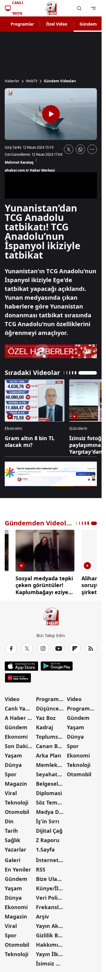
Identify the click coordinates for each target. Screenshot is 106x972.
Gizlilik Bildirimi (51, 935)
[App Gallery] (18, 678)
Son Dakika (19, 746)
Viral (11, 793)
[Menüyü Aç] (93, 8)
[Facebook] (11, 648)
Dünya (13, 764)
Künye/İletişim (51, 888)
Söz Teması (50, 802)
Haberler (12, 81)
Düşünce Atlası (51, 708)
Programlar (22, 24)
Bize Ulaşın (50, 878)
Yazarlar (15, 849)
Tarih (11, 830)
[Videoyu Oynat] (51, 114)
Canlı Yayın (19, 708)
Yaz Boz (46, 717)
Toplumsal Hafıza (51, 736)
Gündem (88, 24)
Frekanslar (50, 907)
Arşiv (42, 916)
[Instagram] (43, 648)
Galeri (12, 860)
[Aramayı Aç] (79, 8)
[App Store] (21, 666)
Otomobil (17, 811)
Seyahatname (51, 774)
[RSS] (91, 648)
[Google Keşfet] (51, 474)
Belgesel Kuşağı (51, 783)
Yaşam (13, 755)
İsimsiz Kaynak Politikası (51, 963)
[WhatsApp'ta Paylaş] (80, 149)
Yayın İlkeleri (51, 954)
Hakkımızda (51, 944)
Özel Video (56, 24)
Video (12, 699)
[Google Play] (57, 666)
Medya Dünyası (51, 811)
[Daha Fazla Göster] (92, 149)
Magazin (16, 783)
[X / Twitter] (27, 648)
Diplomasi (49, 793)
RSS (40, 869)
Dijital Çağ (49, 830)
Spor (10, 774)
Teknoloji (16, 802)
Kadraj (44, 727)
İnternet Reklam (51, 860)
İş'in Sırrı (47, 821)
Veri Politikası (51, 897)
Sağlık (12, 840)
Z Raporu (47, 840)
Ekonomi (16, 736)
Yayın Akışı (50, 925)
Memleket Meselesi (51, 764)
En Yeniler (18, 869)
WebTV (31, 81)
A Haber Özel (20, 717)
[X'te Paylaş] (68, 149)
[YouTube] (59, 648)
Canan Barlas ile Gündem (51, 746)
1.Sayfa (45, 849)
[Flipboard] (75, 648)
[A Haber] (51, 8)
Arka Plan (48, 755)
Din (9, 821)
